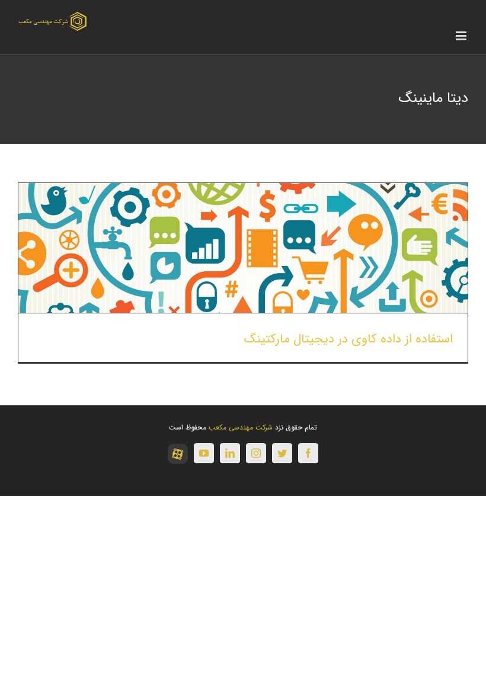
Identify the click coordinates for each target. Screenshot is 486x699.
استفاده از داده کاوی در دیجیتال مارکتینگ (348, 339)
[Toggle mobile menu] (462, 36)
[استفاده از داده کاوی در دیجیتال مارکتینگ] (243, 248)
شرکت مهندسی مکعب (241, 427)
